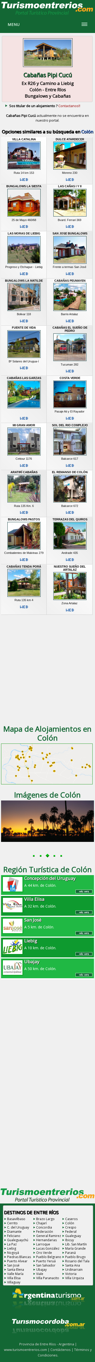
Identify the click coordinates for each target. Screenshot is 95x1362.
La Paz (12, 1244)
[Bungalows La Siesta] (24, 216)
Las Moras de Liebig (24, 233)
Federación (44, 1231)
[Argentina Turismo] (48, 1313)
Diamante (14, 1231)
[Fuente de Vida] (24, 357)
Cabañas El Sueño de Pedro (70, 329)
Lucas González (47, 1248)
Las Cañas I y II (70, 186)
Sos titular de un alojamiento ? (44, 105)
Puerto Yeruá (46, 1261)
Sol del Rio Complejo (70, 425)
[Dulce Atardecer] (70, 169)
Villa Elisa (14, 1278)
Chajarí (41, 1223)
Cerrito (12, 1223)
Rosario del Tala (77, 1261)
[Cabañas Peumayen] (70, 310)
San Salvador (45, 1265)
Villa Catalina (24, 139)
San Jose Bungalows (70, 233)
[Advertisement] (47, 669)
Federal (71, 1231)
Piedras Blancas (19, 1257)
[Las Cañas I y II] (70, 216)
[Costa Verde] (70, 408)
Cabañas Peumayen (70, 280)
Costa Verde (70, 378)
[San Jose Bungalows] (70, 263)
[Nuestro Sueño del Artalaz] (70, 599)
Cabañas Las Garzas (24, 378)
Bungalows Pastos (24, 519)
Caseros (71, 1219)
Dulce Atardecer (70, 139)
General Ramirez (48, 1236)
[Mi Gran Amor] (24, 455)
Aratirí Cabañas (24, 472)
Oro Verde (44, 1252)
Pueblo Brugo (75, 1257)
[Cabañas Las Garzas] (24, 408)
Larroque (43, 1244)
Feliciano (13, 1236)
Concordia (44, 1227)
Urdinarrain (74, 1269)
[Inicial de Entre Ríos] (47, 14)
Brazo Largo (45, 1219)
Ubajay (41, 1269)
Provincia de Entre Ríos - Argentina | (48, 1344)
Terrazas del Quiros (70, 519)
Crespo (70, 1227)
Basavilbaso (16, 1219)
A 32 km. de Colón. (40, 902)
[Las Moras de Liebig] (24, 263)
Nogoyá (13, 1252)
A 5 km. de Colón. (39, 923)
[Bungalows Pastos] (24, 549)
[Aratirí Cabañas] (24, 502)
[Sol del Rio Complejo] (70, 455)
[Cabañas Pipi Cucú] (48, 67)
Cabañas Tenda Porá (24, 566)
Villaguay (13, 1282)
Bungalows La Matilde (24, 280)
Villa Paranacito (47, 1278)
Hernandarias (46, 1240)
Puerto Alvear (17, 1261)
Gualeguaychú (17, 1240)
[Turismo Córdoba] (48, 1340)
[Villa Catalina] (24, 169)
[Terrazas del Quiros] (70, 549)
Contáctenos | (62, 1349)
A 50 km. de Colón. (40, 964)
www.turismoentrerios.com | (27, 1349)
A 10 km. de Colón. (40, 944)
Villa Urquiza (74, 1278)
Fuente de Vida (24, 327)
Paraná (70, 1252)
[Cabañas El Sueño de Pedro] (70, 361)
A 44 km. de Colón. (50, 881)
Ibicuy (69, 1240)
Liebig (11, 1248)
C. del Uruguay (18, 1227)
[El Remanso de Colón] (70, 502)
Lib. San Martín (76, 1244)
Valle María (15, 1274)
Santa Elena (15, 1269)
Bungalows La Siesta (23, 186)
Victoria (71, 1274)
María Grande (75, 1248)
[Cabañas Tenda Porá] (24, 596)
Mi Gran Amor (24, 425)
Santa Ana (72, 1265)
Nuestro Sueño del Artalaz (70, 568)
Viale (39, 1274)
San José (13, 1265)
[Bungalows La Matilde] (24, 310)
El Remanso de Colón (70, 472)
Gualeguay (73, 1236)
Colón (69, 1223)
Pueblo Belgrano (48, 1257)
